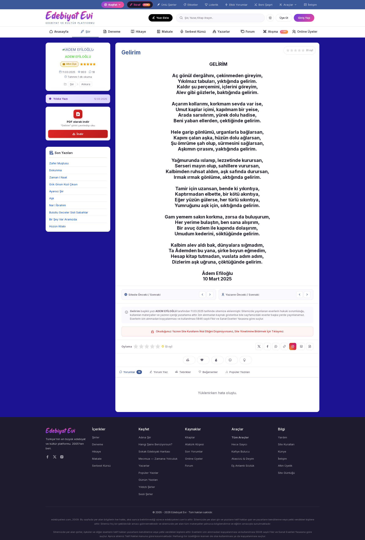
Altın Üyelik (285, 465)
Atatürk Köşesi (194, 444)
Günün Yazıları (148, 479)
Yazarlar (224, 31)
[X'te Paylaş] (259, 346)
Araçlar (288, 4)
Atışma (277, 31)
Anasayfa (61, 31)
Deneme (114, 31)
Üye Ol (284, 17)
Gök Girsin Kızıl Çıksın (63, 184)
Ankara (85, 84)
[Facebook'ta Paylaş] (267, 346)
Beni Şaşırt (265, 4)
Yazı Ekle (162, 17)
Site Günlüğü (286, 472)
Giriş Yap (304, 17)
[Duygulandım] (231, 360)
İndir (80, 134)
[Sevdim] (203, 360)
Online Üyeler (307, 31)
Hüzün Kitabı (57, 226)
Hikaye (141, 31)
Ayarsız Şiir (56, 191)
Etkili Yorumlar (238, 4)
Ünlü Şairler (169, 4)
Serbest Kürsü (195, 31)
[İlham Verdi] (246, 360)
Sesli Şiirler (146, 494)
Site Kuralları (286, 444)
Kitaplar (190, 437)
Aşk (51, 198)
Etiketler (193, 4)
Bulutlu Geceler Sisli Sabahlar (68, 212)
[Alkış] (189, 360)
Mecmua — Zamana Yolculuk (158, 458)
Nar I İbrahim (57, 205)
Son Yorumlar (194, 451)
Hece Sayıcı (239, 444)
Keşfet (112, 4)
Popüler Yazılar (148, 472)
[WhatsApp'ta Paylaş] (275, 346)
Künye (282, 451)
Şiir (88, 31)
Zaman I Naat (58, 177)
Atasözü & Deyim (243, 458)
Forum (250, 31)
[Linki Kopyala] (284, 346)
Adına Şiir (145, 437)
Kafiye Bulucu (241, 451)
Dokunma (55, 170)
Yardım (282, 437)
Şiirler (95, 437)
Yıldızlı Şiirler (147, 487)
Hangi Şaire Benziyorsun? (155, 444)
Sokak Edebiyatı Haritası (154, 451)
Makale (167, 31)
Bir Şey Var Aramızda (63, 219)
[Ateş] (217, 360)
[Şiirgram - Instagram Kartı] (292, 346)
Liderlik (213, 4)
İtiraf (141, 4)
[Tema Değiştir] (270, 18)
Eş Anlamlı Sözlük (243, 465)
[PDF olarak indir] (309, 346)
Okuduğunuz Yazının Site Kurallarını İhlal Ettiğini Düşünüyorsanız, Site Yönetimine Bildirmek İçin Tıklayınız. (220, 331)
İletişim (312, 4)
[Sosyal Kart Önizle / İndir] (301, 346)
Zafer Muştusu (59, 163)
